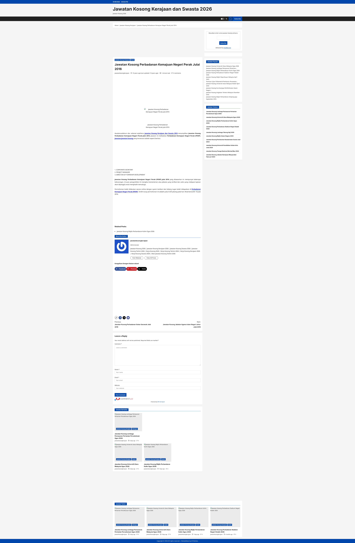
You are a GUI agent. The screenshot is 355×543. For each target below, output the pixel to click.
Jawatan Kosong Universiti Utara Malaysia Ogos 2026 (223, 117)
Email (117, 377)
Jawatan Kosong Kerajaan (122, 60)
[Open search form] (226, 19)
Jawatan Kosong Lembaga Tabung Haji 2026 (220, 132)
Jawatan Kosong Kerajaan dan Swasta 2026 (162, 9)
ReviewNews (185, 541)
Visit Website (136, 258)
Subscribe (237, 18)
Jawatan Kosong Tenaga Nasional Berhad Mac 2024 (222, 151)
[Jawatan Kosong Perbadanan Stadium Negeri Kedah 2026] (225, 517)
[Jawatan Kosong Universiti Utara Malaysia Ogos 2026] (128, 452)
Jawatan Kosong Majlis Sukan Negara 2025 (220, 136)
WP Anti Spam (161, 402)
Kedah (134, 459)
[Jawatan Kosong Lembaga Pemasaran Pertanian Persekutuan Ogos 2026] (128, 422)
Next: (182, 324)
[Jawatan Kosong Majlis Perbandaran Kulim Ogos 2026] (157, 452)
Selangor (134, 429)
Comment (118, 344)
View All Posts (151, 258)
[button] (116, 317)
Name (117, 369)
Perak (132, 60)
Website (117, 385)
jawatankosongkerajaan (122, 73)
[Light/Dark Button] (222, 19)
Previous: (133, 324)
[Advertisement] (157, 43)
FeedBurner (227, 48)
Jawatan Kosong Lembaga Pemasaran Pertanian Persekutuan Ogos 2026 (127, 436)
